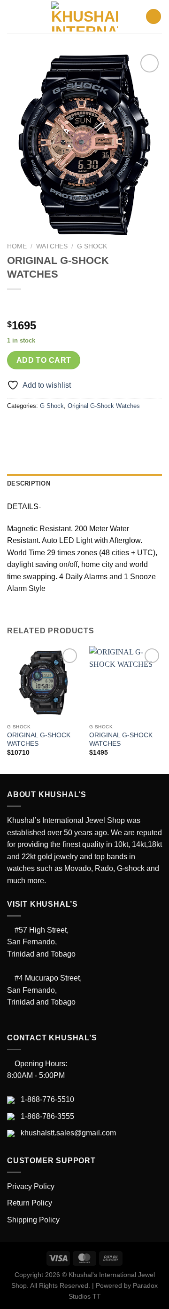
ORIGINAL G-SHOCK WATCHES (38, 739)
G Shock (92, 246)
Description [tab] (28, 483)
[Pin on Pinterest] (83, 427)
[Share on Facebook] (32, 427)
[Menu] (12, 16)
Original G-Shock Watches (104, 405)
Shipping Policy (33, 1220)
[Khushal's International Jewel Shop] (84, 16)
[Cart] (153, 16)
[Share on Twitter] (49, 427)
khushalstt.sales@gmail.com (68, 1133)
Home (17, 246)
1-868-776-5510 (47, 1099)
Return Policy (29, 1203)
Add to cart (43, 360)
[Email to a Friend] (66, 427)
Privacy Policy (30, 1186)
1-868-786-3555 (47, 1116)
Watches (52, 246)
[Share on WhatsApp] (15, 427)
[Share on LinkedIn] (100, 427)
